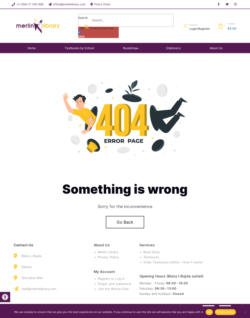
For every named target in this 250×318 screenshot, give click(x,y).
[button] (5, 297)
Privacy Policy (108, 257)
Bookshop (130, 48)
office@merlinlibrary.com (69, 4)
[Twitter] (227, 4)
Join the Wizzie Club (113, 289)
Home (32, 48)
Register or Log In (111, 279)
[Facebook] (218, 4)
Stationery (173, 48)
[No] (245, 312)
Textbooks (151, 257)
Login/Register (199, 28)
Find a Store (102, 4)
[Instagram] (235, 4)
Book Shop (151, 252)
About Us (216, 48)
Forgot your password (114, 284)
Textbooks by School (79, 48)
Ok (209, 311)
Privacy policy (225, 311)
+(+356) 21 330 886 (30, 4)
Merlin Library (108, 252)
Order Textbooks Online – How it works (173, 262)
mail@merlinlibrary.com (39, 289)
